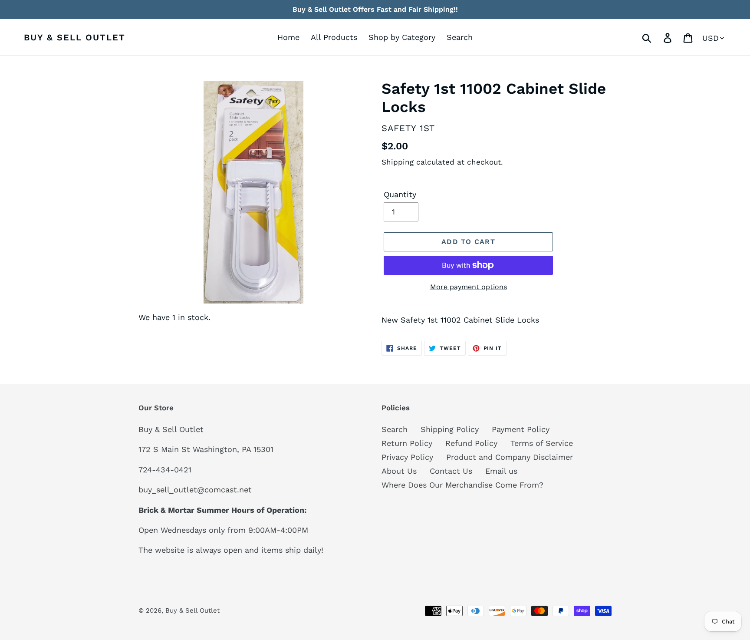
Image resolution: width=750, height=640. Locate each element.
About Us (399, 470)
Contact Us (451, 470)
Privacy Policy (407, 457)
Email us (501, 470)
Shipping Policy (450, 429)
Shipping (398, 162)
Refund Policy (471, 443)
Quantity (400, 194)
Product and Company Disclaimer (509, 457)
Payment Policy (520, 429)
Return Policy (407, 443)
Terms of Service (541, 443)
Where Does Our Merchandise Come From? (462, 484)
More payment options (468, 287)
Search (395, 429)
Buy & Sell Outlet (74, 37)
